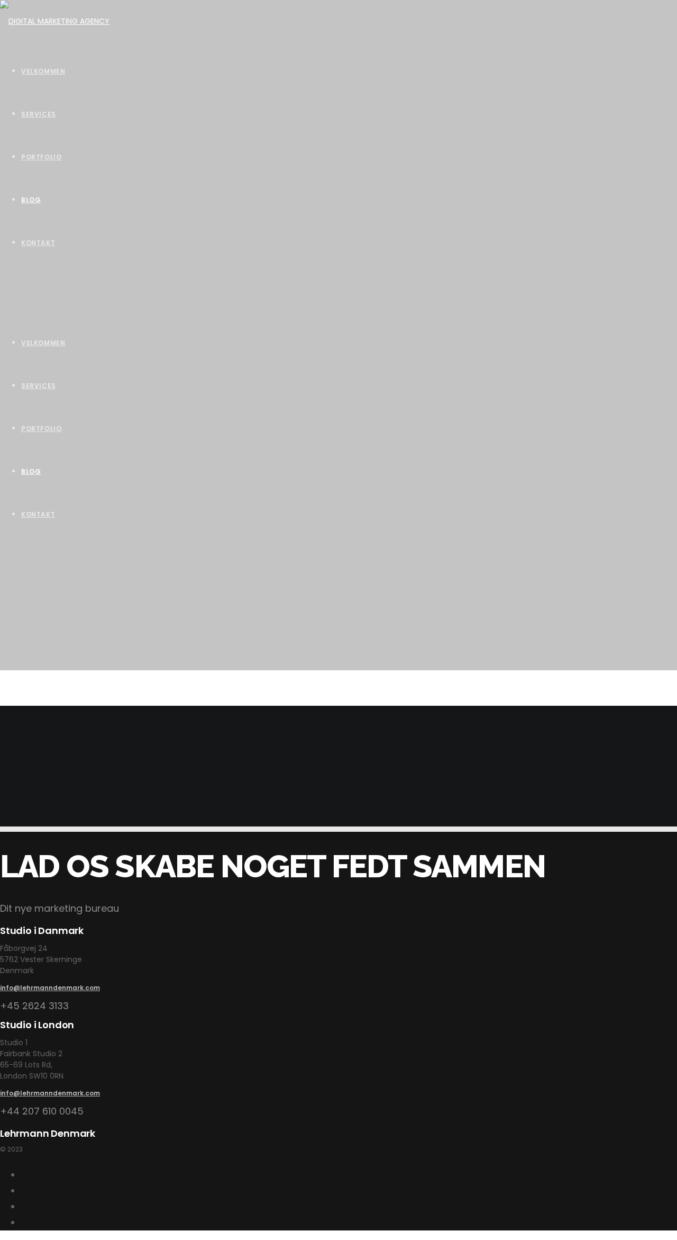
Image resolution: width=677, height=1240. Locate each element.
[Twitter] (25, 1206)
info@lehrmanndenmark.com (50, 987)
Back (8, 818)
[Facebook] (25, 1222)
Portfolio (41, 428)
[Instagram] (25, 1174)
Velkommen (43, 342)
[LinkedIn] (25, 1190)
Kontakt (38, 514)
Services (38, 385)
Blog (31, 471)
